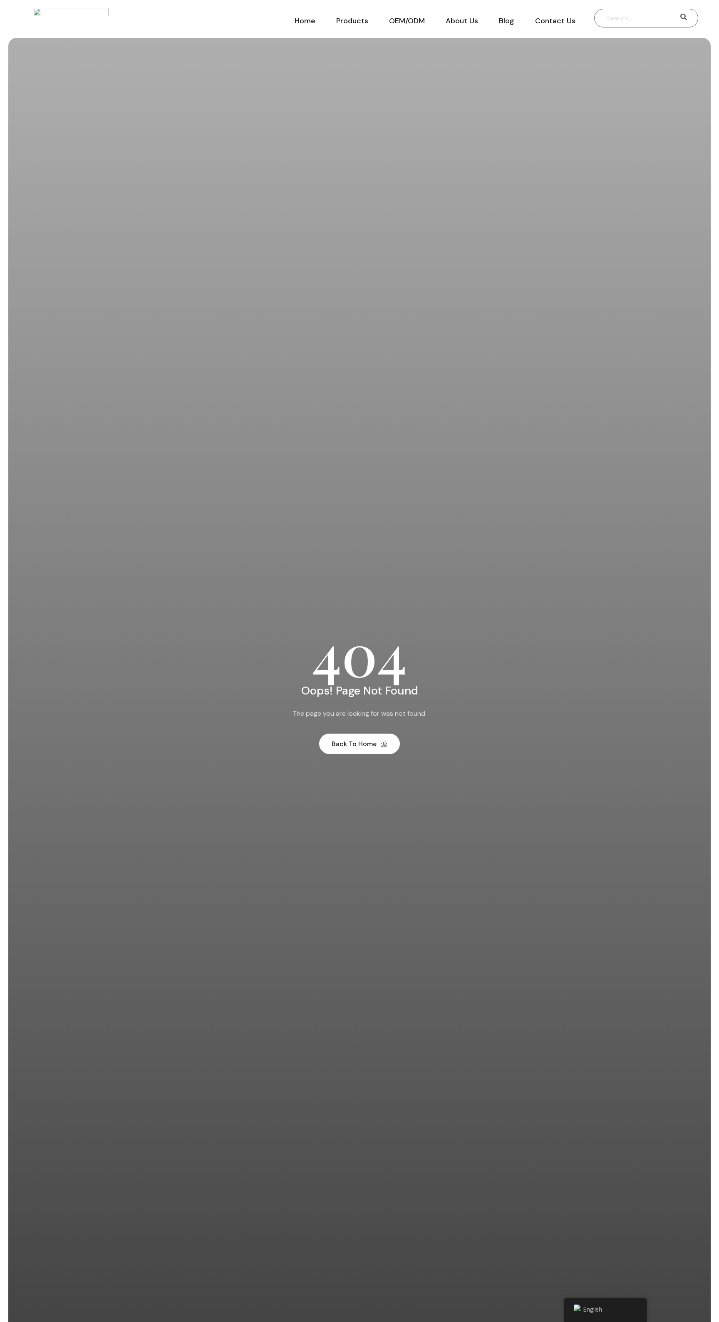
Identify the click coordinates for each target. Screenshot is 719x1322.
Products (352, 21)
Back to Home (354, 743)
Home (305, 21)
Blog (506, 21)
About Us (462, 21)
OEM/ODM (407, 21)
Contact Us (555, 21)
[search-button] (683, 18)
